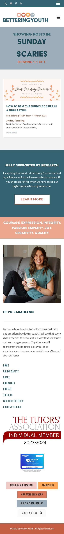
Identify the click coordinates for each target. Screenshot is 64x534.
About (6, 377)
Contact (7, 389)
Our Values (9, 383)
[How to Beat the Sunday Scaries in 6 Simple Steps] (32, 89)
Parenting (19, 120)
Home (6, 365)
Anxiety (10, 120)
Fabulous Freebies (13, 401)
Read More (11, 132)
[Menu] (58, 3)
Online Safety (11, 371)
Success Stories (12, 407)
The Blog (8, 395)
